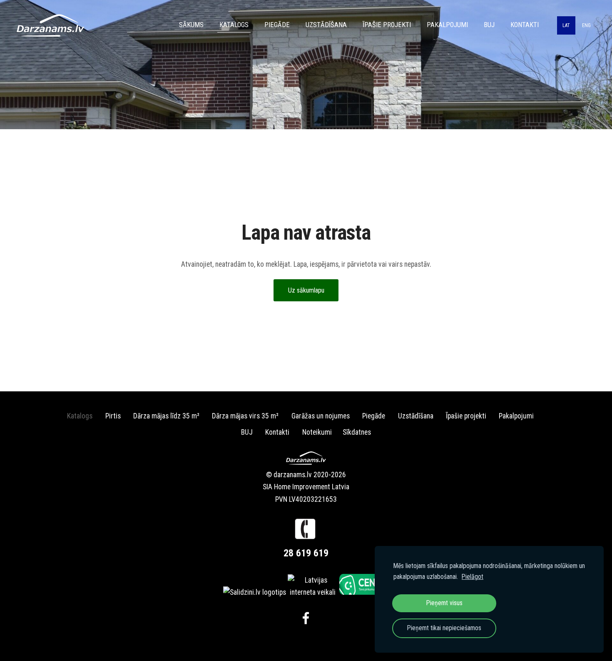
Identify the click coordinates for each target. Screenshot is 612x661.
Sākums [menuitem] (191, 25)
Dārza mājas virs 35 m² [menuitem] (245, 416)
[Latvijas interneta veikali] (313, 592)
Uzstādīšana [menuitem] (326, 25)
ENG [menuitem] (586, 25)
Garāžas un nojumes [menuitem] (320, 416)
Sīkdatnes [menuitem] (357, 432)
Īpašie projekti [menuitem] (387, 25)
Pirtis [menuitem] (113, 416)
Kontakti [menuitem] (524, 25)
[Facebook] (306, 618)
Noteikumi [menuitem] (317, 432)
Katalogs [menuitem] (234, 25)
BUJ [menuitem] (489, 25)
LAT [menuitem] (566, 25)
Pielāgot (472, 577)
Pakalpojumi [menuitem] (447, 25)
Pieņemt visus (444, 603)
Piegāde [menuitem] (277, 25)
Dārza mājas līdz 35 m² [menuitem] (166, 416)
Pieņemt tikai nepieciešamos (444, 628)
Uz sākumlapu (306, 290)
